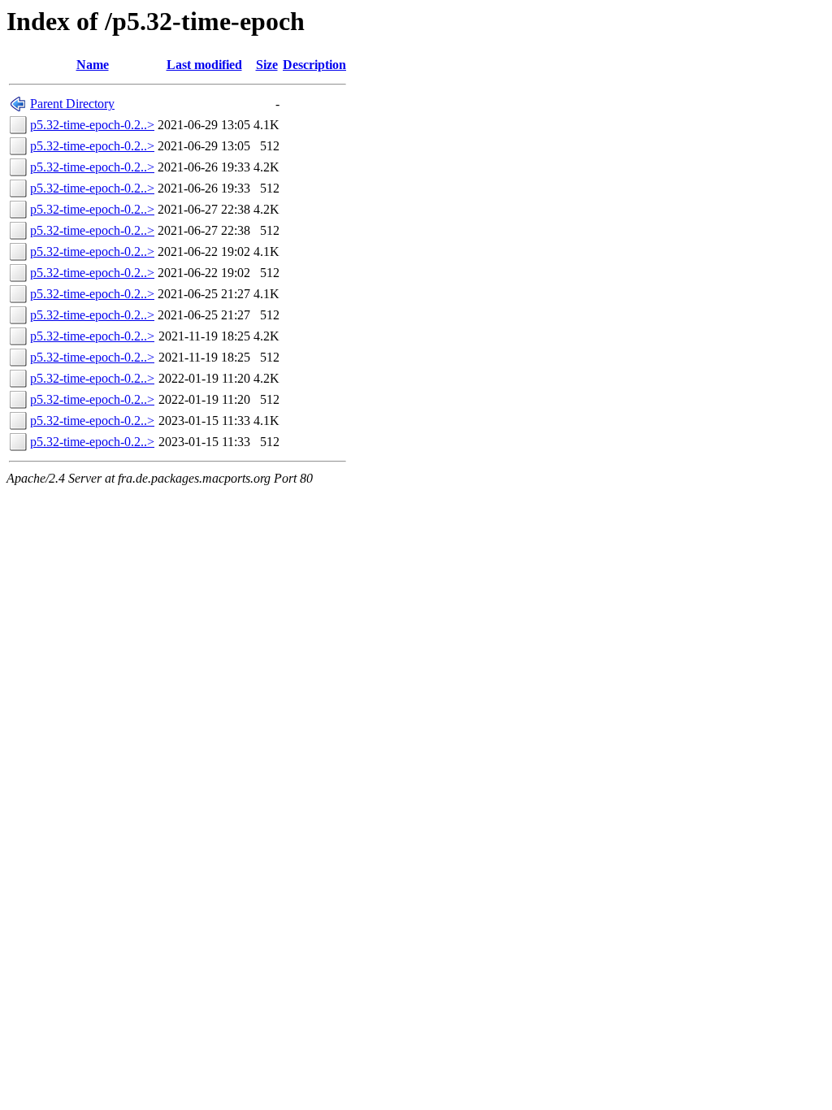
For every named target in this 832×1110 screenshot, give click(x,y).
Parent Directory (72, 104)
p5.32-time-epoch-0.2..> (92, 125)
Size (267, 65)
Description (314, 65)
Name (92, 65)
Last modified (204, 65)
